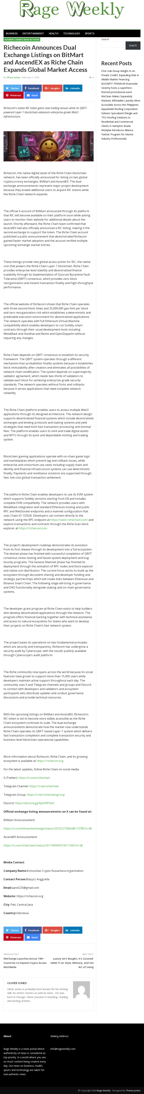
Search (105, 39)
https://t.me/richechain (44, 786)
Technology (71, 33)
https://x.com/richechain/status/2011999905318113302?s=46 (43, 845)
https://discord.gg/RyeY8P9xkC (35, 803)
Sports (89, 33)
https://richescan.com (33, 528)
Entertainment (33, 33)
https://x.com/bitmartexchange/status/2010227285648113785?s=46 (48, 828)
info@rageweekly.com (63, 1048)
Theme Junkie (133, 1090)
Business (12, 33)
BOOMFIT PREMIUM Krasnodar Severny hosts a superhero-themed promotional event (119, 88)
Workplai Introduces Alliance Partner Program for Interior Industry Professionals (117, 134)
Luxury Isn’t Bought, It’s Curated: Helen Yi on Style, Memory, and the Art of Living (72, 963)
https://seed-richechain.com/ (69, 520)
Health (53, 33)
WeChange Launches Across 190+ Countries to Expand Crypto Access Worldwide (25, 963)
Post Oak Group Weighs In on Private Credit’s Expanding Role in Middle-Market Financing (120, 75)
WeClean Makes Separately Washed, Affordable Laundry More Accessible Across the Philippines (120, 100)
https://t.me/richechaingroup (46, 795)
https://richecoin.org (50, 761)
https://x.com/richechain (34, 778)
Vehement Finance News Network (21, 39)
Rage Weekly (104, 1090)
